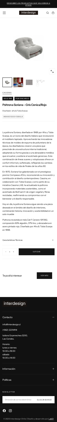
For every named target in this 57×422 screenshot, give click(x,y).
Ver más (44, 276)
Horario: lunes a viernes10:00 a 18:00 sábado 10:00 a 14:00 (9, 351)
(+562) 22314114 (9, 330)
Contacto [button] (7, 317)
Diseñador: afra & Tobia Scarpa (15, 111)
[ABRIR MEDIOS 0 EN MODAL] (52, 71)
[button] (4, 13)
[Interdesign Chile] (14, 304)
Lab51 (51, 419)
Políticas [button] (6, 379)
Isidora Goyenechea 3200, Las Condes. (15, 337)
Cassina (7, 93)
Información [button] (8, 368)
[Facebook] (4, 411)
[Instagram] (10, 411)
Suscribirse (44, 400)
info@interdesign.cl (11, 324)
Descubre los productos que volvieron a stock (28, 4)
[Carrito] (53, 13)
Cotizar (36, 252)
